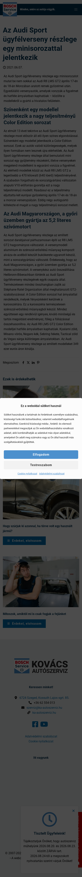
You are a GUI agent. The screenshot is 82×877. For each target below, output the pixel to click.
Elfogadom (41, 454)
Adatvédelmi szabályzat (51, 473)
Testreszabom (41, 465)
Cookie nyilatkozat (27, 473)
